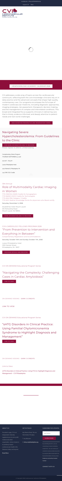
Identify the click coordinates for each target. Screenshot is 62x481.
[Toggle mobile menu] (59, 9)
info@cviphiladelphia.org (35, 1)
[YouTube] (45, 470)
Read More (31, 418)
